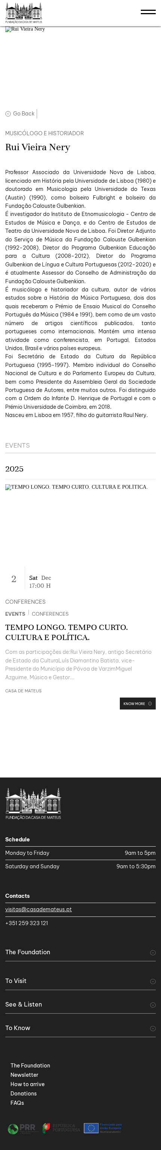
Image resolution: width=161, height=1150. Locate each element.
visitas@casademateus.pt (38, 909)
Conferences (50, 614)
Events (15, 614)
